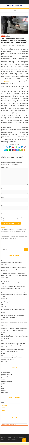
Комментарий (5, 167)
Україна (8, 35)
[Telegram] (17, 150)
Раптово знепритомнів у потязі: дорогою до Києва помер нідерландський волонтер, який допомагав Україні (14, 294)
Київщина (3, 378)
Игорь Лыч (4, 45)
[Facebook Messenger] (19, 147)
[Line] (8, 150)
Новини (3, 35)
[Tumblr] (11, 150)
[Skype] (5, 150)
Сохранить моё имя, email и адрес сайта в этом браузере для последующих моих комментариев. (14, 219)
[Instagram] (14, 150)
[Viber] (25, 147)
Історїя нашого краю (6, 381)
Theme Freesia (21, 437)
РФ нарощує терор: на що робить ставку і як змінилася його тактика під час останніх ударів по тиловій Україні (14, 336)
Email (3, 197)
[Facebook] (4, 147)
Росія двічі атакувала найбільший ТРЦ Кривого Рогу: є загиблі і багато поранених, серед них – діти (13, 302)
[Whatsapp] (16, 147)
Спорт (3, 386)
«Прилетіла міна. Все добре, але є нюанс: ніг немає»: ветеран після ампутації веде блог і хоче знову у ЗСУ (14, 275)
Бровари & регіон (6, 437)
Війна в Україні (5, 392)
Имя (2, 189)
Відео (2, 388)
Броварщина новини (6, 374)
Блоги (2, 385)
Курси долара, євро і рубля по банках (9, 424)
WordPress (3, 439)
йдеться (6, 81)
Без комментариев (20, 45)
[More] (23, 150)
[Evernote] (20, 150)
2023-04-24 (11, 45)
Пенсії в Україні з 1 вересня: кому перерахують (13, 282)
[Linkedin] (10, 147)
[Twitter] (7, 147)
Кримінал (3, 390)
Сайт (2, 205)
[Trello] (22, 147)
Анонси (3, 383)
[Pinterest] (13, 147)
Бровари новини (5, 372)
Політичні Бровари (6, 376)
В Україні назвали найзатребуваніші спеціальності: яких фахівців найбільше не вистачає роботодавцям (12, 357)
